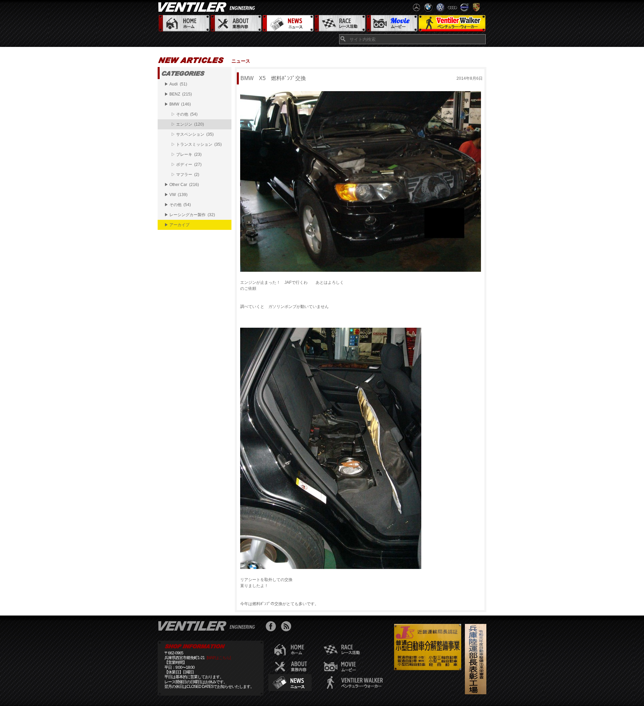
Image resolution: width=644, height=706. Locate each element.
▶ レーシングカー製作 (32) (189, 214)
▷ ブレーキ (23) (186, 154)
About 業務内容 (236, 23)
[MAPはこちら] (218, 657)
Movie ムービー (392, 23)
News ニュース (288, 23)
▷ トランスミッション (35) (196, 144)
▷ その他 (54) (184, 114)
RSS (287, 627)
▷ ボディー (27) (186, 164)
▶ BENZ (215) (178, 94)
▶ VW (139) (175, 194)
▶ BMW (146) (177, 104)
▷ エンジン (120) (187, 124)
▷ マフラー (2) (185, 174)
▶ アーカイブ (177, 224)
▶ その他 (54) (177, 204)
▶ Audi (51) (175, 84)
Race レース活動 (340, 23)
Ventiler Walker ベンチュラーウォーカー (452, 23)
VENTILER (208, 6)
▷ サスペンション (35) (192, 134)
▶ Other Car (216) (181, 184)
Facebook (272, 627)
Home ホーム (184, 23)
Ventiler (208, 625)
